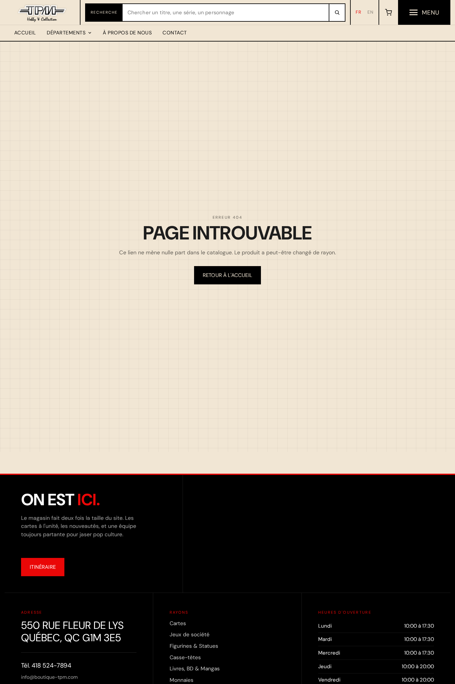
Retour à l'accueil (227, 275)
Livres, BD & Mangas (195, 668)
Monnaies (181, 680)
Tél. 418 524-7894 (46, 665)
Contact (174, 32)
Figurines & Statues (194, 645)
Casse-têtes (185, 657)
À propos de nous (127, 32)
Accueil (25, 32)
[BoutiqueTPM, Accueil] (42, 12)
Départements (66, 32)
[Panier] (388, 12)
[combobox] (226, 12)
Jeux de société (190, 634)
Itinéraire (43, 566)
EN (370, 12)
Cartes (178, 623)
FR (359, 12)
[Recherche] (337, 12)
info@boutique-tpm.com (49, 677)
